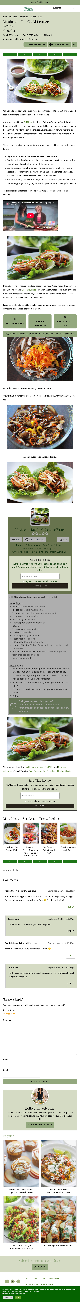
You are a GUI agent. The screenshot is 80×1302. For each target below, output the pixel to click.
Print (17, 539)
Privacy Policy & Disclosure (50, 1278)
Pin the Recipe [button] (61, 44)
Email (6, 1070)
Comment (8, 1020)
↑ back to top (47, 1284)
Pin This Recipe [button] (36, 539)
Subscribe (40, 1266)
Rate (64, 539)
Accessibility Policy (31, 1284)
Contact (35, 1278)
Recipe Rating (9, 1010)
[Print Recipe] (74, 44)
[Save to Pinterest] (40, 54)
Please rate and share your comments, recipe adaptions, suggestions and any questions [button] (43, 707)
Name (6, 1059)
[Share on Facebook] (10, 54)
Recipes (13, 16)
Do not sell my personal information (15, 1294)
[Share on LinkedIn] (55, 54)
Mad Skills (49, 767)
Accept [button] (17, 1297)
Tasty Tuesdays (35, 771)
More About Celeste (40, 1124)
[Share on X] (25, 54)
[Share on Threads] (70, 54)
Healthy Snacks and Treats (30, 16)
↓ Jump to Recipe (35, 44)
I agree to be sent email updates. (41, 581)
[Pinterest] (13, 1281)
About (27, 1278)
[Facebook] (7, 1281)
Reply (70, 906)
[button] (4, 30)
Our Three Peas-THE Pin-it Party (57, 771)
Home (6, 16)
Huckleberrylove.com (34, 767)
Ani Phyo (28, 122)
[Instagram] (18, 1281)
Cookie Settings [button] (8, 1297)
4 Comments (32, 39)
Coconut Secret (29, 289)
